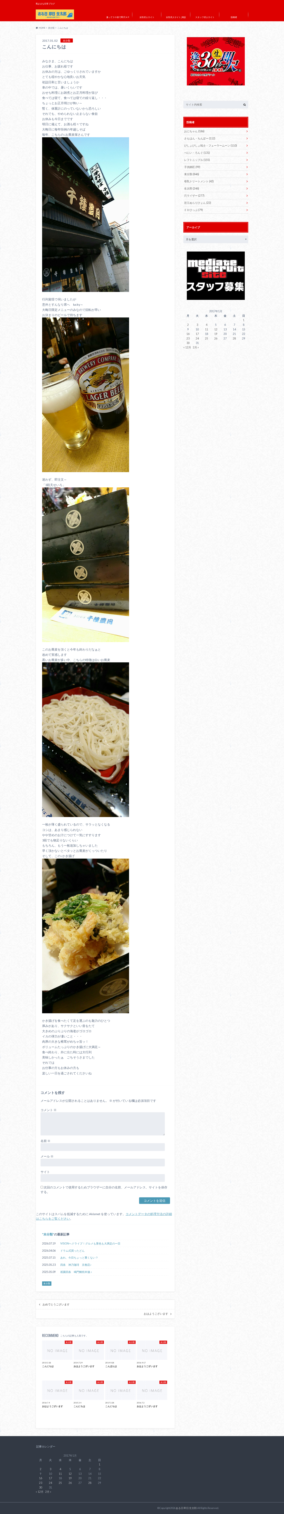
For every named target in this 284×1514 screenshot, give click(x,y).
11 (206, 329)
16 (188, 333)
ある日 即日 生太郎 (186, 1508)
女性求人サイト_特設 (176, 17)
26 (215, 338)
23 (188, 338)
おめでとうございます (56, 1304)
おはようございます (156, 1313)
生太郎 (191, 188)
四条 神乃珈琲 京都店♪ (75, 1264)
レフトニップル (197, 159)
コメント (49, 1110)
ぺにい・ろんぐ (197, 152)
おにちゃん (194, 131)
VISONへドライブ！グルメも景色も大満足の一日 (90, 1243)
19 (215, 333)
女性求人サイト (146, 17)
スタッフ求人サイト (204, 17)
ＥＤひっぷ (193, 210)
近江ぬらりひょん (197, 202)
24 (197, 338)
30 (188, 343)
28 (234, 338)
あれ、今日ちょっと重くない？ (79, 1257)
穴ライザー (194, 195)
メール (47, 1156)
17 (197, 333)
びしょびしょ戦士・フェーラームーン (210, 145)
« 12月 (187, 347)
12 (215, 329)
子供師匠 (192, 167)
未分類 (48, 1234)
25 (206, 338)
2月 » (196, 347)
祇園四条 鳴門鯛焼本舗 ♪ (76, 1271)
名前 (45, 1141)
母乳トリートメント (199, 181)
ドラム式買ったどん (72, 1250)
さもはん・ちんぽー (199, 138)
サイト (45, 1172)
